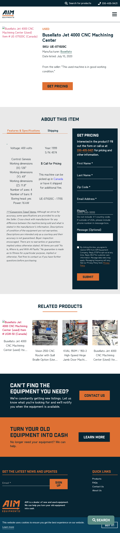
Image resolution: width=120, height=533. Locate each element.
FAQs (95, 482)
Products (96, 478)
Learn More (94, 437)
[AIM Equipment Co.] (7, 14)
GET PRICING (57, 86)
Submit (88, 277)
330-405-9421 (110, 3)
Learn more (8, 527)
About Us (97, 490)
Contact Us (94, 395)
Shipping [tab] (53, 130)
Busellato (66, 51)
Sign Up (58, 484)
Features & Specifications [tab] (23, 130)
